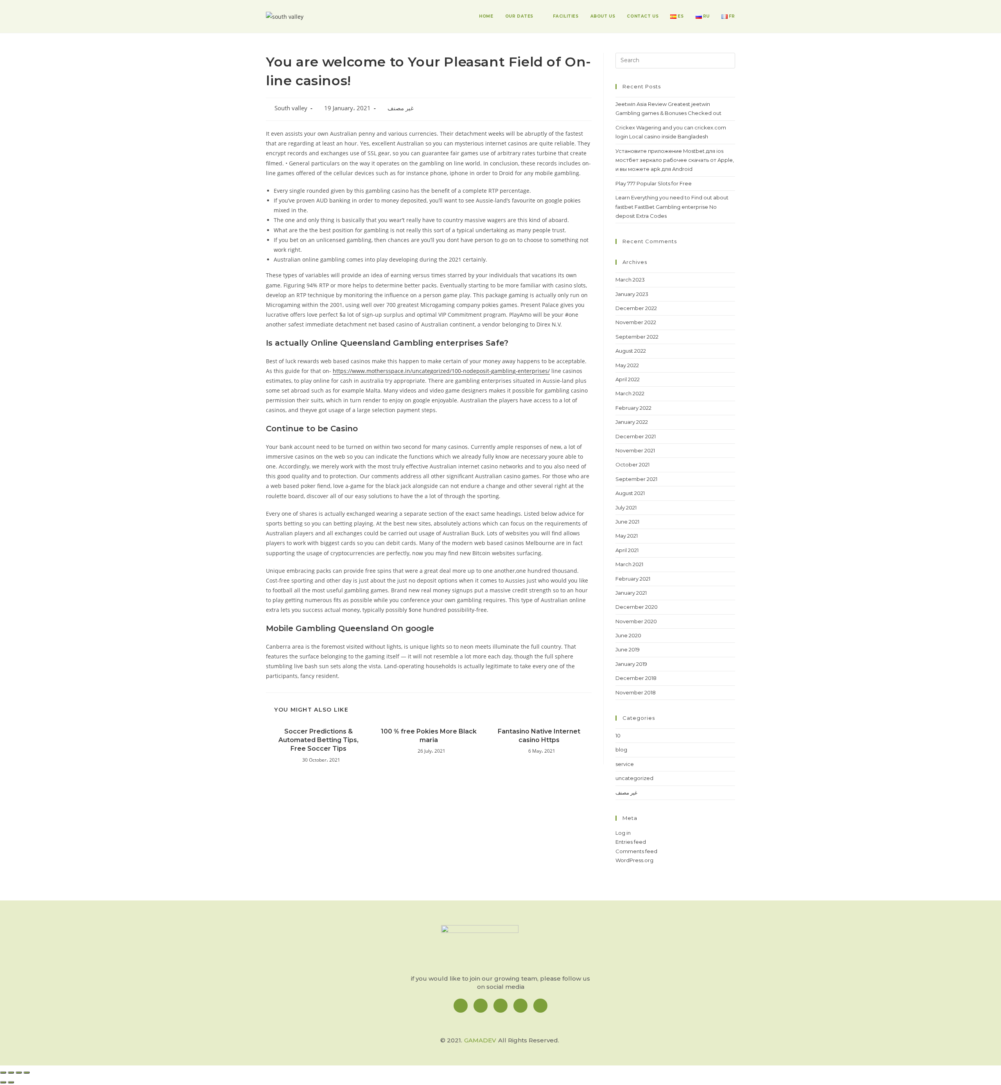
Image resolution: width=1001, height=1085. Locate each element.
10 (618, 735)
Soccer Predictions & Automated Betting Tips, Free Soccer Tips (318, 740)
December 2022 (636, 308)
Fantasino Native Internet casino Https (539, 736)
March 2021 (629, 564)
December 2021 (635, 436)
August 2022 (630, 351)
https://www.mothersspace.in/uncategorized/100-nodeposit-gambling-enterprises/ (441, 371)
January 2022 (631, 422)
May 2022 (627, 365)
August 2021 (630, 493)
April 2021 (627, 550)
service (624, 764)
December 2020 (636, 607)
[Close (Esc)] (3, 1072)
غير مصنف (400, 108)
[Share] (11, 1072)
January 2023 (631, 294)
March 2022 (629, 393)
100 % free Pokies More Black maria (429, 736)
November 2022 (635, 322)
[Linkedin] (500, 1006)
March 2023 (630, 279)
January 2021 (631, 593)
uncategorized (634, 778)
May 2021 (626, 536)
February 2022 (633, 408)
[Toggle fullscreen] (19, 1072)
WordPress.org (634, 860)
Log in (623, 833)
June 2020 (628, 635)
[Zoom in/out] (26, 1072)
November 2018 (635, 692)
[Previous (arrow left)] (3, 1082)
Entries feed (630, 842)
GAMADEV (480, 1040)
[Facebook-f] (461, 1006)
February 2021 (632, 579)
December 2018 (636, 678)
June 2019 (627, 649)
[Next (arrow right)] (11, 1082)
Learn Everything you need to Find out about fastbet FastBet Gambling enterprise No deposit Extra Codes (671, 206)
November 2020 (636, 621)
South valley (290, 108)
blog (621, 749)
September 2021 (636, 479)
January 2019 (631, 664)
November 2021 (635, 450)
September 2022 (636, 337)
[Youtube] (540, 1006)
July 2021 (626, 507)
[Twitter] (520, 1006)
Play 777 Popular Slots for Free (653, 183)
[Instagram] (481, 1006)
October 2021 (632, 464)
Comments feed (636, 851)
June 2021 (627, 521)
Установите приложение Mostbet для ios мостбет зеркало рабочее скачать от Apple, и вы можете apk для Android (674, 160)
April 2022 (627, 379)
